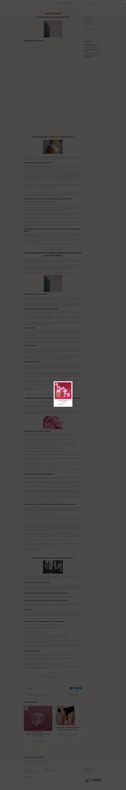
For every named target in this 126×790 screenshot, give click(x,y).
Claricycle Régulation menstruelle (63, 401)
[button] (61, 404)
